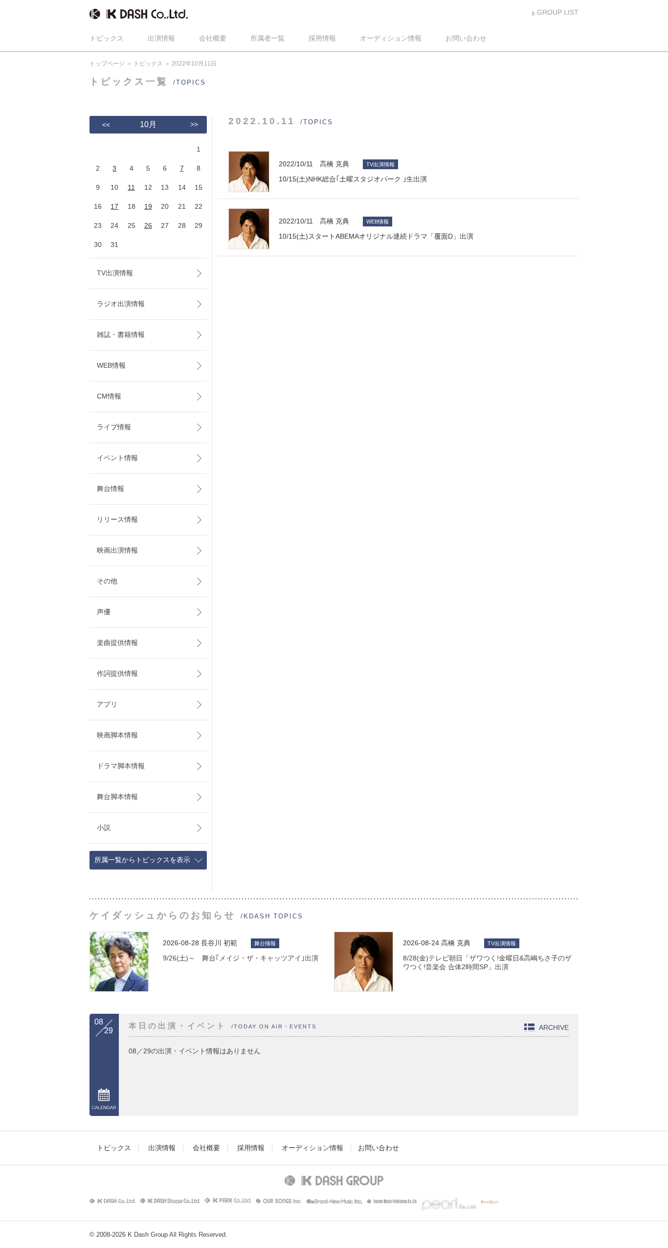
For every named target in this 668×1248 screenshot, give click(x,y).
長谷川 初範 (219, 943)
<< (106, 125)
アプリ (107, 704)
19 (148, 206)
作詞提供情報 (117, 673)
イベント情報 (117, 458)
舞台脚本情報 (117, 797)
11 (131, 187)
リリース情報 (117, 519)
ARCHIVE (554, 1027)
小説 (104, 827)
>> (194, 124)
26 (148, 225)
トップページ (107, 63)
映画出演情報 (117, 550)
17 (114, 206)
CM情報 (109, 396)
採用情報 (322, 38)
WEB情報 (111, 365)
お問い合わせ (466, 38)
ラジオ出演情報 (121, 304)
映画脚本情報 (117, 735)
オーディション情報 (391, 38)
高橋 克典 (455, 943)
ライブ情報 (114, 427)
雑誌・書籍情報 (121, 334)
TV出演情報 (115, 273)
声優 (104, 612)
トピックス (106, 38)
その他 (107, 581)
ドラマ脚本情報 (121, 766)
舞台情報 (110, 488)
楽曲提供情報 (117, 642)
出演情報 (161, 38)
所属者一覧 (267, 38)
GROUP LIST (558, 12)
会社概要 (212, 38)
